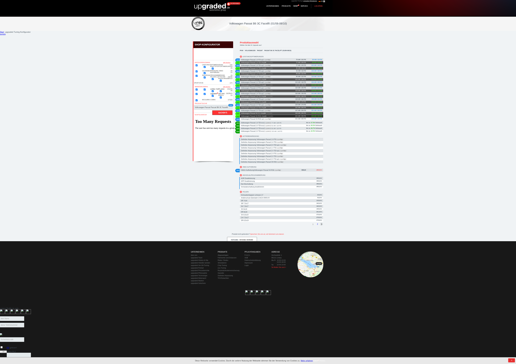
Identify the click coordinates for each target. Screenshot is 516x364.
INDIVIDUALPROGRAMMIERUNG (213, 75)
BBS (220, 93)
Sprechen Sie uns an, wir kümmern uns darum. (267, 234)
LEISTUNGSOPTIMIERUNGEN (212, 65)
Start (2, 32)
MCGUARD (206, 99)
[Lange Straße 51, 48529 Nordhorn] (310, 264)
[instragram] (12, 313)
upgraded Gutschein (198, 283)
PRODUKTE (286, 6)
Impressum (249, 263)
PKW (241, 50)
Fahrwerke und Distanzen (227, 258)
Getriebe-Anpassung (225, 276)
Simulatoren (222, 263)
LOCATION (318, 6)
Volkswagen (250, 50)
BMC (223, 93)
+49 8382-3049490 (242, 240)
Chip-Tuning (222, 265)
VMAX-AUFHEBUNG (216, 71)
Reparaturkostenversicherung (228, 270)
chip (217, 89)
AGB (246, 258)
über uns (194, 255)
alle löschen (226, 62)
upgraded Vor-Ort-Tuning (200, 265)
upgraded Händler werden (200, 263)
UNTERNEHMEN (272, 6)
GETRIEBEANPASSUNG (210, 71)
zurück (3, 34)
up (212, 89)
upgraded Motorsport (198, 278)
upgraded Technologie (199, 276)
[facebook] (2, 313)
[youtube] (28, 313)
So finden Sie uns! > (278, 267)
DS (8, 348)
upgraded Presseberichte (200, 270)
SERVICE (304, 6)
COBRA (212, 99)
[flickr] (18, 313)
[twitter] (23, 313)
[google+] (7, 313)
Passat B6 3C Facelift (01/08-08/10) (277, 50)
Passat (260, 50)
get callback (3, 352)
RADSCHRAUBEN (224, 78)
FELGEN (213, 77)
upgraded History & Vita (199, 260)
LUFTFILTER (220, 77)
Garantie (221, 273)
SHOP (295, 6)
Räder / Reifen (223, 260)
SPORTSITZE (198, 83)
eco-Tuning (222, 268)
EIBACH (221, 95)
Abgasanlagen (223, 255)
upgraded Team (196, 258)
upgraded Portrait (197, 268)
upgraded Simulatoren (310, 1)
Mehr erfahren (307, 361)
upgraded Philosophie (199, 273)
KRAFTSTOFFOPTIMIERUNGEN (221, 66)
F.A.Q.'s (247, 255)
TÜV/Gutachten (223, 278)
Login (247, 265)
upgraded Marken (197, 281)
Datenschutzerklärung (253, 260)
